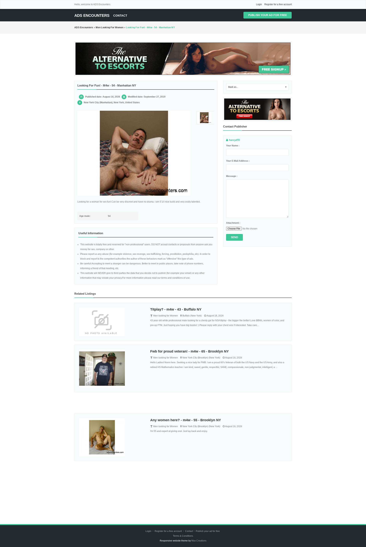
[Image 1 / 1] (133, 153)
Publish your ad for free (267, 15)
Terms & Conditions (183, 536)
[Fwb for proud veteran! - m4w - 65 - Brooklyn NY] (111, 368)
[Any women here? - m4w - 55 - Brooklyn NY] (111, 437)
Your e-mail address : (238, 161)
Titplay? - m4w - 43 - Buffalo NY (175, 309)
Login (259, 4)
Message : (231, 176)
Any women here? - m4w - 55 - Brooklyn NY (185, 420)
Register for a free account (278, 4)
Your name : (232, 145)
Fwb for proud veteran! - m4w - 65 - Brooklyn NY (189, 351)
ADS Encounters (91, 15)
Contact (120, 15)
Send (234, 237)
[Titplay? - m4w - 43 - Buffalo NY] (111, 321)
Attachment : (233, 223)
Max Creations (198, 540)
